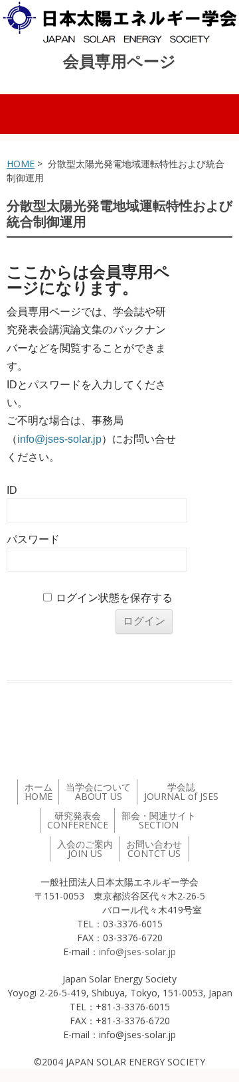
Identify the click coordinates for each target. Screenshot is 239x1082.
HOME (21, 163)
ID (12, 490)
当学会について (98, 792)
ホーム (38, 792)
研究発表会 (77, 820)
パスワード (33, 539)
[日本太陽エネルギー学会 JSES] (119, 22)
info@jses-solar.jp (59, 439)
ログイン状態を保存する (114, 597)
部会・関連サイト (158, 820)
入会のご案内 (85, 849)
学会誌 (181, 792)
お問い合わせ (154, 849)
